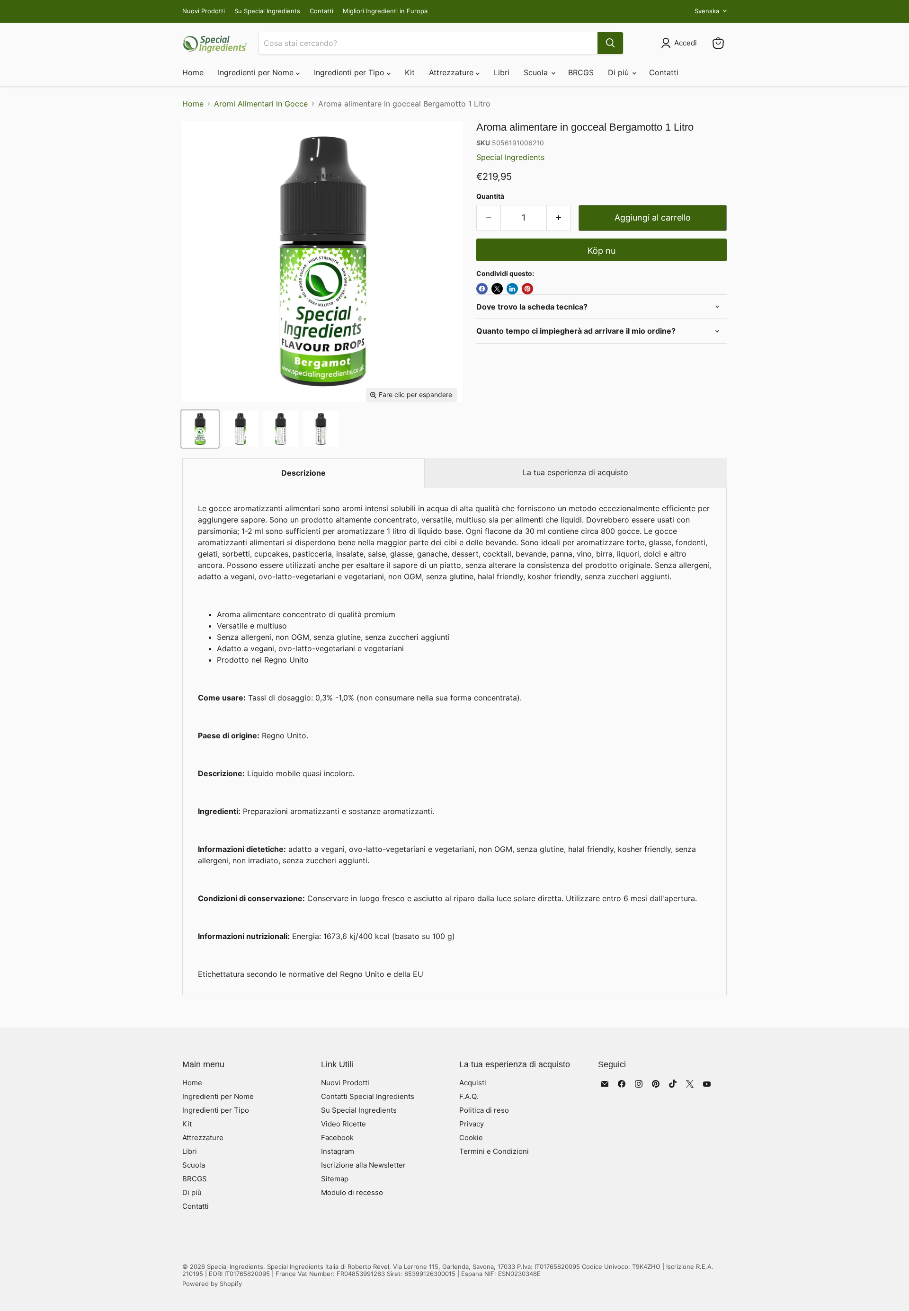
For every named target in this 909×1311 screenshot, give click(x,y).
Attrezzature (452, 72)
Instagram (337, 1151)
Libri (501, 72)
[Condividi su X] (497, 288)
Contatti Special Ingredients (367, 1096)
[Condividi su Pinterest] (527, 288)
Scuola (537, 72)
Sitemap (334, 1178)
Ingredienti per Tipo (350, 72)
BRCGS (581, 72)
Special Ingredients (510, 157)
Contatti (321, 11)
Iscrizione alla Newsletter (363, 1164)
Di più (619, 72)
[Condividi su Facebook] (482, 288)
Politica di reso (484, 1110)
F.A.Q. (468, 1096)
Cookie (471, 1137)
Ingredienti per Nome (257, 72)
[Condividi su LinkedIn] (512, 288)
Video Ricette (343, 1123)
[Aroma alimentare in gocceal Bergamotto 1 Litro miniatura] (200, 429)
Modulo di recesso (352, 1192)
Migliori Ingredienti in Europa (385, 11)
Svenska (707, 11)
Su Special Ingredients (267, 11)
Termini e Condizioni (494, 1151)
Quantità (490, 196)
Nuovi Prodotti (203, 11)
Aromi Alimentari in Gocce (261, 103)
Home (193, 72)
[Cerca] (610, 43)
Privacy (471, 1123)
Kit (410, 72)
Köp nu (601, 251)
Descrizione (303, 473)
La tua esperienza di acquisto (575, 472)
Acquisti (472, 1082)
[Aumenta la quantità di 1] (559, 218)
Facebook (337, 1137)
